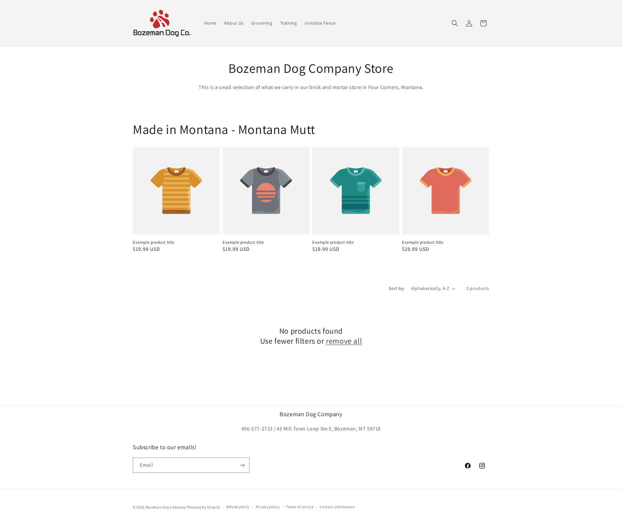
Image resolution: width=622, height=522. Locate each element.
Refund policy (237, 507)
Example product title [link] (153, 242)
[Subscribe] (242, 465)
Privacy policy (268, 507)
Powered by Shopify (203, 507)
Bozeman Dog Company (166, 507)
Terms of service (299, 507)
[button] (455, 23)
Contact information (337, 507)
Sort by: (396, 288)
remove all (344, 341)
